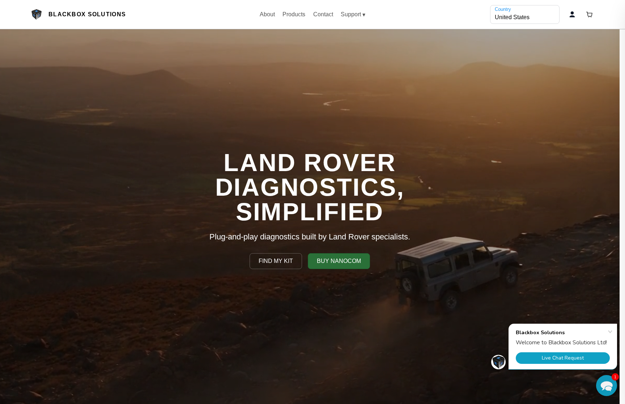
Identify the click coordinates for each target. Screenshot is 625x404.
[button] (606, 385)
